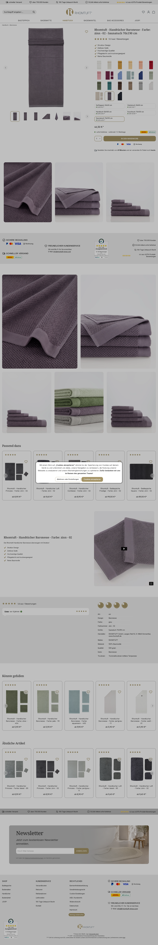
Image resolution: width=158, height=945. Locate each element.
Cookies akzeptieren (92, 479)
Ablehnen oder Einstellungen (68, 479)
